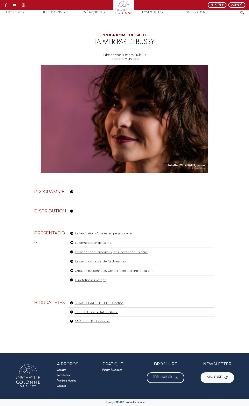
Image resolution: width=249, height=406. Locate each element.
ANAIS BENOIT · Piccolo (92, 321)
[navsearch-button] (242, 13)
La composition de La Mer (94, 243)
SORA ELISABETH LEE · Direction (99, 303)
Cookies (61, 386)
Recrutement (63, 375)
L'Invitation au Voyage (90, 280)
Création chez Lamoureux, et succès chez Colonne (111, 252)
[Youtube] (15, 5)
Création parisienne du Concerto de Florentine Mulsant (114, 271)
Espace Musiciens (112, 370)
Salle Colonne (196, 12)
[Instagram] (23, 5)
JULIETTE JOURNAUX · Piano (96, 312)
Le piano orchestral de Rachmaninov (101, 261)
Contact (61, 370)
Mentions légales (66, 380)
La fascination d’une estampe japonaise (103, 233)
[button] (140, 193)
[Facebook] (6, 5)
